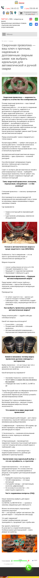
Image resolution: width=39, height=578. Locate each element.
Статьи (11, 41)
